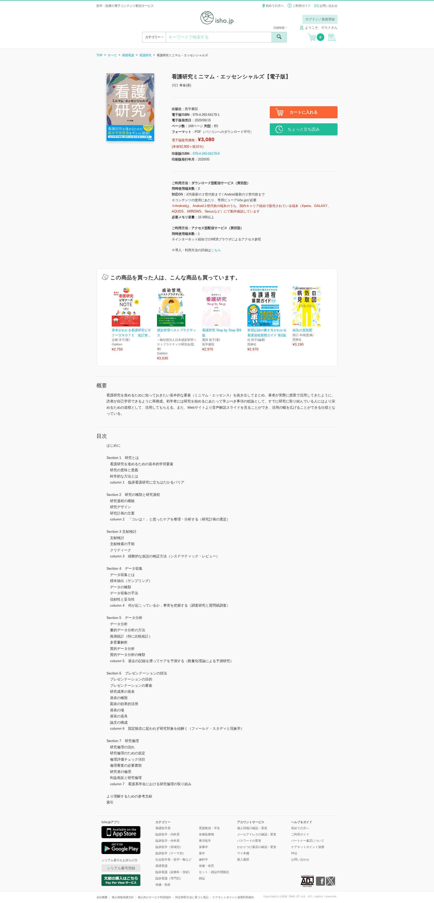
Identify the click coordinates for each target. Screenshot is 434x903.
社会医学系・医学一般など (173, 859)
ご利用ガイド (302, 6)
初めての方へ (275, 6)
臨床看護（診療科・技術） (173, 872)
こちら (216, 250)
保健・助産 (163, 884)
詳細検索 (279, 27)
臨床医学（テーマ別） (170, 853)
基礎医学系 (163, 828)
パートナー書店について (307, 840)
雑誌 (202, 878)
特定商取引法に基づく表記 (191, 897)
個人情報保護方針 (123, 897)
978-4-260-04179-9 (206, 153)
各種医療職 (206, 834)
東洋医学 (205, 840)
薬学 (202, 853)
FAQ (294, 853)
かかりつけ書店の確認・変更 (256, 847)
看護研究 (145, 55)
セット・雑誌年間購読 (214, 872)
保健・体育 (206, 866)
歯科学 (203, 859)
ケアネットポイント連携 (307, 847)
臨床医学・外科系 (167, 840)
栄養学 (203, 847)
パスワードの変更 (249, 840)
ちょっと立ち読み (304, 129)
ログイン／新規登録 (320, 19)
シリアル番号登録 (121, 868)
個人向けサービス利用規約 (154, 897)
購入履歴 (243, 859)
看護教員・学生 (209, 828)
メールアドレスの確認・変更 (256, 834)
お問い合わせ (328, 6)
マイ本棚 (243, 853)
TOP (99, 55)
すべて (112, 55)
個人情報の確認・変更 (252, 828)
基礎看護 (128, 55)
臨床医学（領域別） (169, 847)
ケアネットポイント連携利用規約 (233, 897)
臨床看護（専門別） (169, 878)
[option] (134, 319)
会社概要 (101, 897)
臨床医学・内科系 (167, 834)
